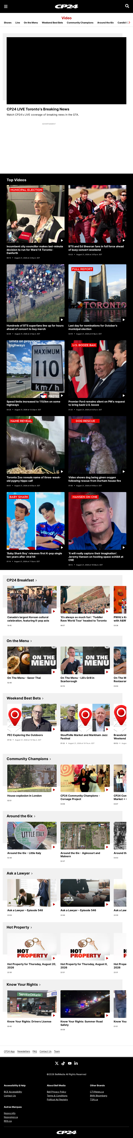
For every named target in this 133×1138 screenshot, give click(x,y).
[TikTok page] (63, 1063)
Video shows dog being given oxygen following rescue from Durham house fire (94, 479)
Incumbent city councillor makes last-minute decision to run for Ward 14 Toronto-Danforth (35, 250)
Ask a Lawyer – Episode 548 (25, 910)
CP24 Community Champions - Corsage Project (80, 797)
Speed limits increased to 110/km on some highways (33, 403)
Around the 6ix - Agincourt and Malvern (80, 854)
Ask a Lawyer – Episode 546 (78, 910)
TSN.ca (94, 1099)
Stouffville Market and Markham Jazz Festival (84, 736)
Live (17, 22)
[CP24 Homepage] (66, 6)
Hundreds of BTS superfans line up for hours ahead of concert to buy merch (35, 327)
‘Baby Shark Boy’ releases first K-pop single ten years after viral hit (34, 555)
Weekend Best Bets (52, 22)
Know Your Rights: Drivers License (29, 1021)
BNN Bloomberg (98, 1095)
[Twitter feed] (57, 1063)
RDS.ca (8, 1121)
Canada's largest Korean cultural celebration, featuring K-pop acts (28, 619)
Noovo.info (9, 1113)
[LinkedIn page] (76, 1063)
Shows (8, 22)
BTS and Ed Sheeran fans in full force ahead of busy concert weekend (96, 248)
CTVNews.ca (97, 1091)
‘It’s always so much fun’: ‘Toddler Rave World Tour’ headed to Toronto (83, 619)
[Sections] (6, 6)
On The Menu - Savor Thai (24, 677)
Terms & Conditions (57, 1095)
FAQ (35, 1051)
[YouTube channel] (70, 1063)
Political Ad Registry (57, 1099)
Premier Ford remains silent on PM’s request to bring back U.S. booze (96, 403)
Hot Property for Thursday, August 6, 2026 (84, 965)
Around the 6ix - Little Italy (24, 853)
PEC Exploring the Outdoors (25, 735)
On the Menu (31, 22)
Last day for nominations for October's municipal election (92, 327)
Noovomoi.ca (11, 1117)
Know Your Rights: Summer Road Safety (81, 1023)
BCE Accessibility (13, 1091)
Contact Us (45, 1051)
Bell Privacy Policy (56, 1091)
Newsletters (23, 1051)
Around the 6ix (105, 22)
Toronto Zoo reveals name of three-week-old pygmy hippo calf (34, 479)
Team (57, 1051)
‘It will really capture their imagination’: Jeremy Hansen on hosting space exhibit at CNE (95, 557)
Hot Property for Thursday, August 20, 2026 (31, 965)
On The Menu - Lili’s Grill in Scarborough (77, 679)
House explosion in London (24, 795)
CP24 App (9, 1051)
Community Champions (80, 22)
